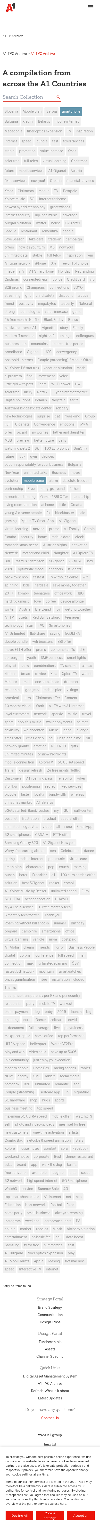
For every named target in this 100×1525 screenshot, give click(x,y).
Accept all (80, 1515)
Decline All (19, 1515)
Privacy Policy (84, 16)
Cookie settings (50, 1515)
